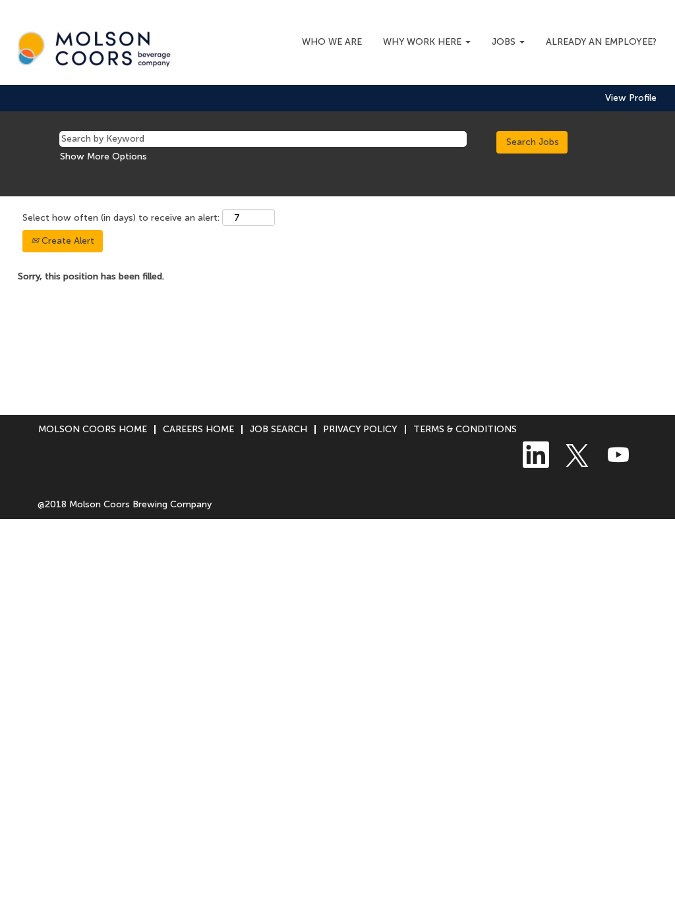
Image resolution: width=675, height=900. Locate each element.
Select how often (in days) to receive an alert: (121, 217)
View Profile (631, 98)
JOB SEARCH (278, 429)
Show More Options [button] (103, 156)
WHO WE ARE (332, 41)
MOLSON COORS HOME (92, 429)
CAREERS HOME (198, 429)
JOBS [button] (505, 41)
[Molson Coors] (98, 46)
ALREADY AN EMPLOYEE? (601, 41)
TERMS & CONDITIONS (465, 429)
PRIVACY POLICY (360, 429)
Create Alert (66, 240)
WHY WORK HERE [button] (423, 41)
